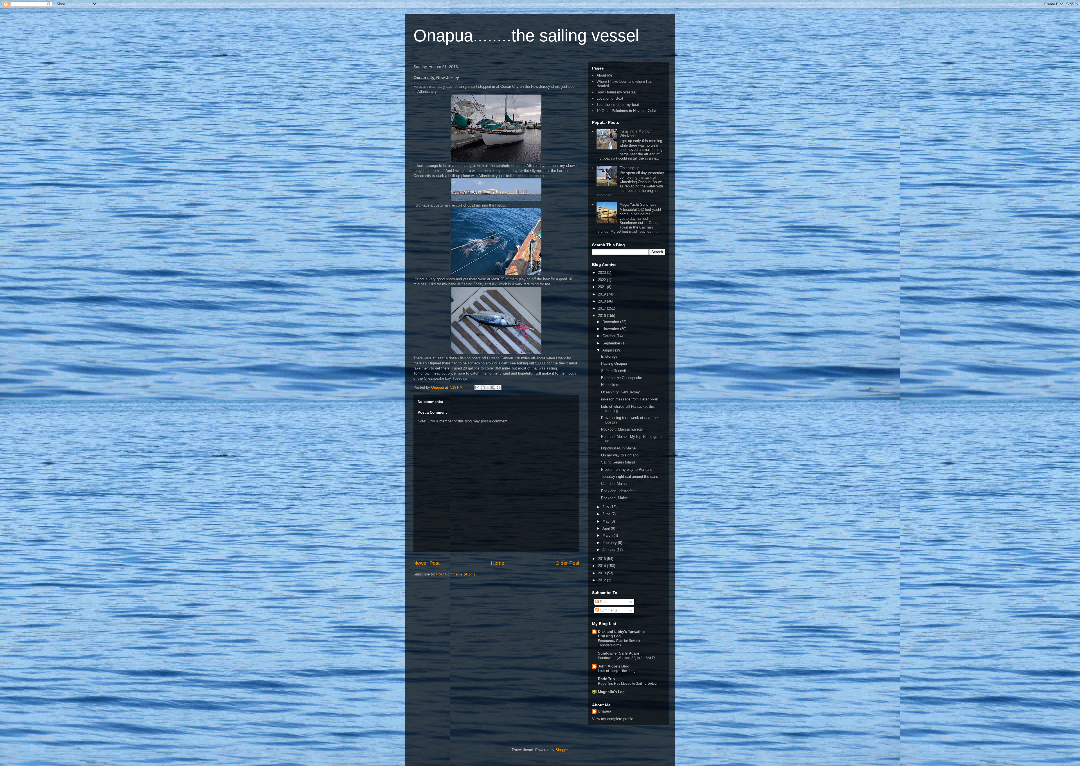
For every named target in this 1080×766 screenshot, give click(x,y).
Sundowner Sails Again (618, 653)
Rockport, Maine (614, 498)
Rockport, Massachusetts (622, 429)
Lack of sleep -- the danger (618, 671)
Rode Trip (606, 679)
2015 (602, 559)
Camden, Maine (614, 483)
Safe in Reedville (615, 371)
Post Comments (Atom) (455, 574)
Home (497, 563)
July (606, 507)
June (606, 514)
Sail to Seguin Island (618, 462)
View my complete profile (612, 719)
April (606, 528)
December (611, 322)
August (608, 350)
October (609, 336)
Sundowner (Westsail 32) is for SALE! (626, 658)
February (610, 543)
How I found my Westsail (617, 92)
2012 (602, 580)
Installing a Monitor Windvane (635, 133)
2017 (602, 308)
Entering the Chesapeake (621, 378)
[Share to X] (488, 387)
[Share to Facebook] (493, 387)
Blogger (561, 750)
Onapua (604, 711)
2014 (602, 566)
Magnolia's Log (611, 692)
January (609, 550)
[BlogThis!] (482, 387)
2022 (602, 280)
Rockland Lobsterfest (618, 491)
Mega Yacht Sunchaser (639, 204)
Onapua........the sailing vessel (526, 35)
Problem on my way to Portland (626, 469)
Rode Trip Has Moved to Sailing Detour (628, 684)
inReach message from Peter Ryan (629, 399)
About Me (604, 75)
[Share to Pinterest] (498, 387)
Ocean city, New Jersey (620, 392)
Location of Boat (610, 98)
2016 (602, 315)
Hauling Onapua (614, 363)
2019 (602, 294)
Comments (608, 610)
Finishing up (629, 168)
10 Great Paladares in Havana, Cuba (626, 111)
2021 (602, 287)
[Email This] (477, 387)
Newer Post (426, 563)
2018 (602, 301)
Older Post (567, 563)
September (611, 343)
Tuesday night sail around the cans (629, 476)
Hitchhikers (610, 385)
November (611, 329)
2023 (602, 272)
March (608, 535)
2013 (602, 573)
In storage (609, 356)
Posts (604, 602)
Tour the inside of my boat (618, 104)
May (606, 521)
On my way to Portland (619, 455)
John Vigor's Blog (613, 666)
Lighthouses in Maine (618, 448)
